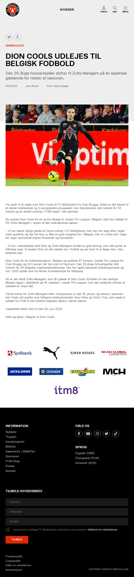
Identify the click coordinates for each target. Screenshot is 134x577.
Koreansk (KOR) (85, 463)
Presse (10, 466)
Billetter (11, 446)
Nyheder (11, 432)
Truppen (11, 436)
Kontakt (11, 471)
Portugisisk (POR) (87, 458)
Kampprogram (15, 441)
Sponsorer (12, 456)
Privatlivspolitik (14, 556)
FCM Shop (13, 461)
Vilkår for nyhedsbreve (18, 565)
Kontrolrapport (14, 569)
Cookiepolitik (13, 561)
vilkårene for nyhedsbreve (102, 529)
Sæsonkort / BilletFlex (20, 451)
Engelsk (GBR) (85, 453)
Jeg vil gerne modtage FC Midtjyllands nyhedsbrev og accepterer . (65, 529)
